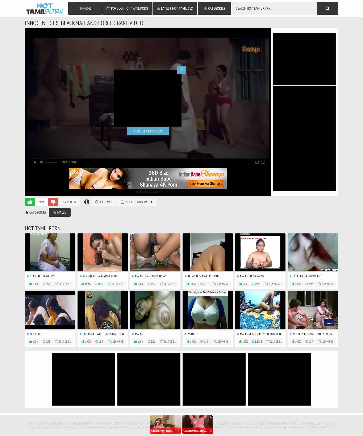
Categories (216, 8)
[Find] (327, 8)
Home (87, 8)
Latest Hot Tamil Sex (176, 8)
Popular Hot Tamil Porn (129, 8)
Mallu (61, 212)
